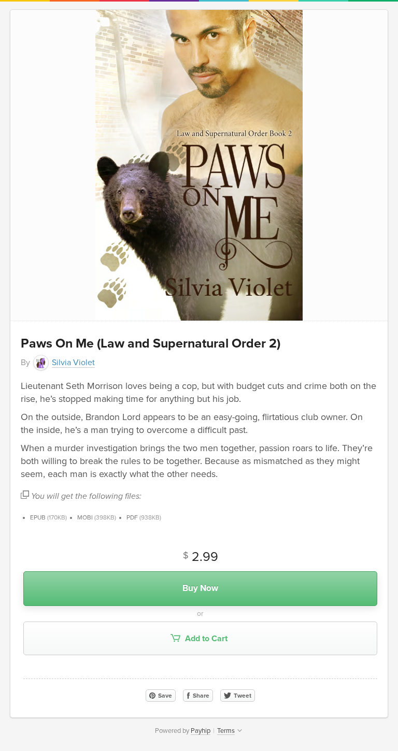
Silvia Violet (73, 362)
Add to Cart (205, 638)
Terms (226, 731)
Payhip (200, 731)
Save (164, 695)
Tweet (241, 695)
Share (200, 695)
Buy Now (200, 588)
